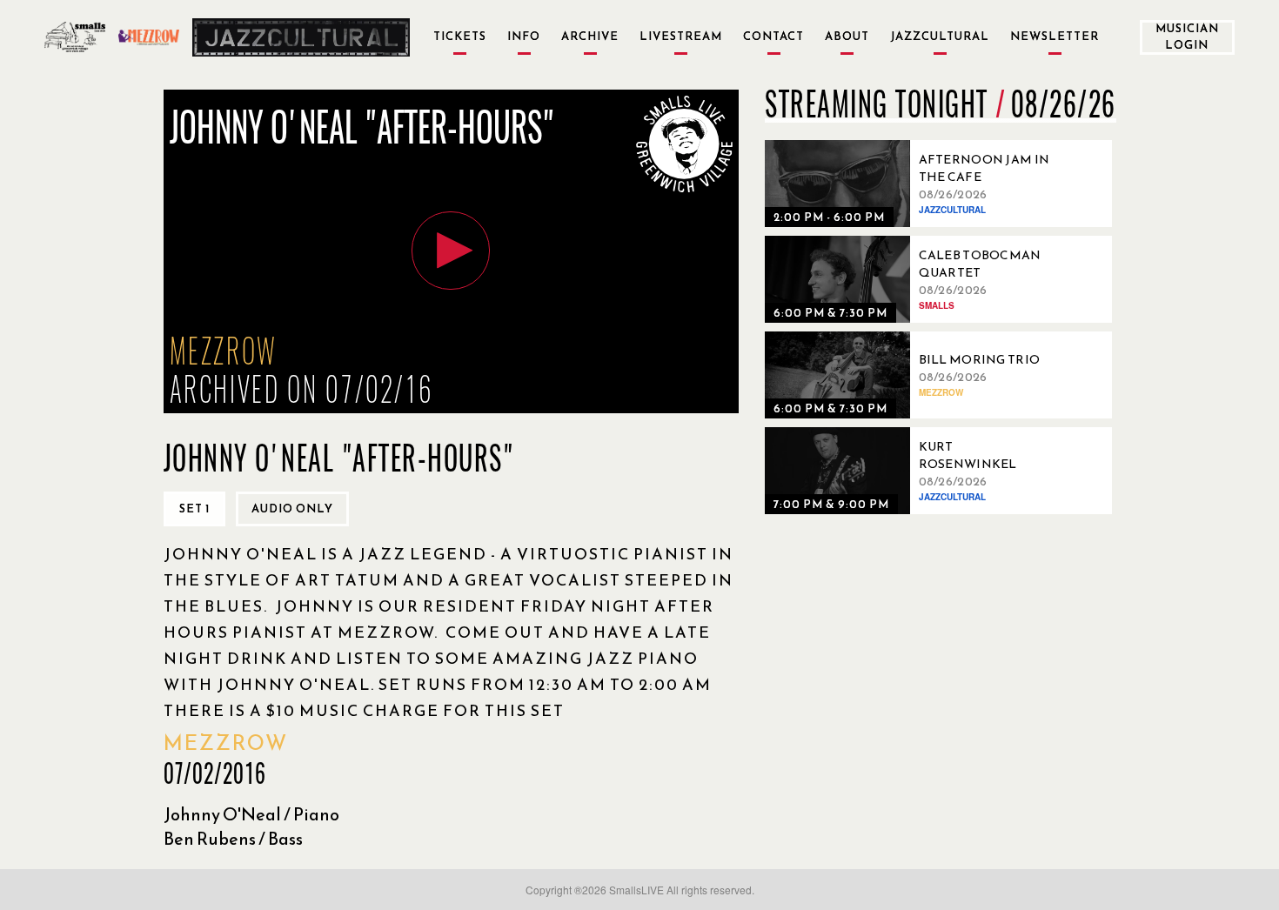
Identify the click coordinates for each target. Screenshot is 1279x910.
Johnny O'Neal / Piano (251, 814)
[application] (452, 251)
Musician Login (1187, 36)
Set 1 (194, 508)
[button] (451, 250)
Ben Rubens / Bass (233, 839)
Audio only (292, 508)
